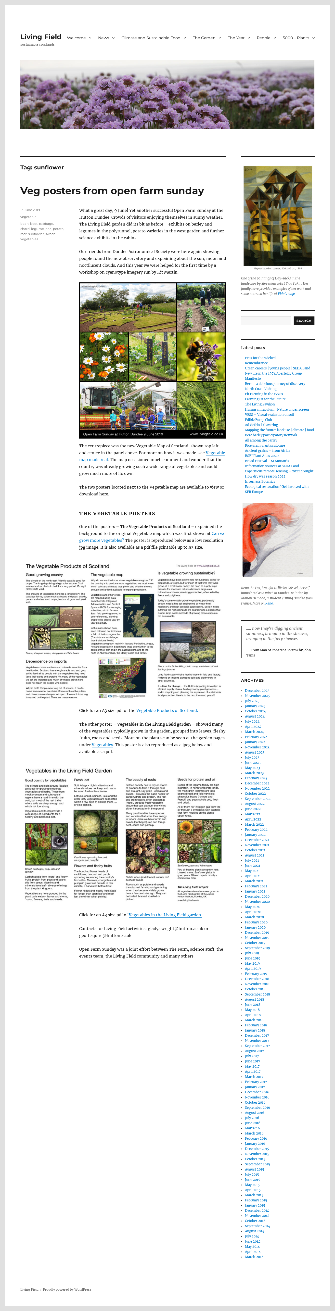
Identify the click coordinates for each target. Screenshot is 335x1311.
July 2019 (252, 953)
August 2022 (255, 804)
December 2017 (257, 1036)
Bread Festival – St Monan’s (267, 461)
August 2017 (254, 1051)
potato (58, 229)
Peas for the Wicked (260, 358)
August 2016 (254, 1113)
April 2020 (253, 912)
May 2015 (252, 1185)
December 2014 (257, 1211)
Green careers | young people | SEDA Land (277, 368)
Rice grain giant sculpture (265, 445)
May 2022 (252, 814)
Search (304, 321)
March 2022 (254, 824)
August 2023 (254, 752)
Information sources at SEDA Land (272, 466)
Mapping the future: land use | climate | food (279, 430)
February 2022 (256, 830)
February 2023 (256, 778)
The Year (236, 38)
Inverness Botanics (260, 481)
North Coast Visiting (261, 389)
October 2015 (255, 1159)
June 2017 (252, 1061)
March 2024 (254, 732)
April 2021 (253, 876)
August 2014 (254, 1231)
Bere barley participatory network (271, 435)
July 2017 (252, 1056)
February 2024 (256, 737)
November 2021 (257, 845)
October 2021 (255, 850)
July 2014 (252, 1236)
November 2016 (257, 1097)
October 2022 (255, 794)
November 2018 (257, 984)
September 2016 (257, 1108)
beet (34, 224)
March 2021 (254, 881)
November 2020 (257, 902)
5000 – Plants (296, 38)
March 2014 (254, 1257)
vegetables (29, 239)
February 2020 (256, 922)
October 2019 (255, 943)
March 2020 (254, 917)
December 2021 (257, 840)
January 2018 (255, 1030)
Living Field (41, 37)
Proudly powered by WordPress (67, 1289)
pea (48, 229)
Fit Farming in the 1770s (264, 394)
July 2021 (252, 860)
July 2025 (252, 701)
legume (37, 229)
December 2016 (257, 1092)
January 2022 (255, 835)
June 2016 (252, 1123)
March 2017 (254, 1077)
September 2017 (257, 1046)
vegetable (28, 217)
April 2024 (253, 727)
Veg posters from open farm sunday (112, 191)
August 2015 (254, 1169)
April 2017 (253, 1072)
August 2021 (254, 855)
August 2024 (255, 716)
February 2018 (256, 1025)
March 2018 (254, 1020)
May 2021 (252, 871)
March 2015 (254, 1195)
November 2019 (257, 938)
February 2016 (256, 1138)
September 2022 (258, 799)
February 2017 (256, 1082)
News (103, 38)
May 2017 (252, 1066)
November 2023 (257, 747)
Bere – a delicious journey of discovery (275, 384)
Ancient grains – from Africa (267, 451)
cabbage (46, 224)
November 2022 (257, 788)
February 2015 (256, 1200)
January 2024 (255, 742)
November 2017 (257, 1041)
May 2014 (252, 1247)
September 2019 (257, 948)
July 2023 (252, 758)
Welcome (76, 38)
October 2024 (255, 711)
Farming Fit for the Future (265, 399)
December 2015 (257, 1149)
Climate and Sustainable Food (150, 38)
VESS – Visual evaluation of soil (269, 415)
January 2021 (255, 891)
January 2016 (255, 1144)
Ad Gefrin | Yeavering (261, 425)
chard (25, 229)
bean (24, 224)
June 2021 (252, 866)
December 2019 (257, 933)
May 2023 (252, 768)
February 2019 (256, 974)
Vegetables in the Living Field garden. (165, 914)
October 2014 (255, 1221)
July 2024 (252, 721)
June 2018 (252, 1005)
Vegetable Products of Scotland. (167, 710)
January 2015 (255, 1205)
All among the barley (261, 440)
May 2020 (252, 907)
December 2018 (257, 979)
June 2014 (252, 1241)
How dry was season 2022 (265, 476)
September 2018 (257, 994)
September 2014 (257, 1226)
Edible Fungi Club (258, 420)
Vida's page (286, 294)
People (264, 38)
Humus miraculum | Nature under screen (277, 409)
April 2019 (253, 969)
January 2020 (255, 927)
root (23, 234)
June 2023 (252, 763)
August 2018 (254, 999)
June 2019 (252, 958)
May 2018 (252, 1010)
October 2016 (255, 1102)
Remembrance (256, 363)
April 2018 (253, 1015)
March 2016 (254, 1133)
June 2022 (253, 809)
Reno (269, 603)
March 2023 (254, 773)
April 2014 (253, 1252)
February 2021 (256, 886)
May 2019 (252, 963)
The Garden (204, 38)
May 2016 (252, 1128)
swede (50, 234)
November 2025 (257, 696)
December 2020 (257, 897)
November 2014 (257, 1216)
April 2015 (253, 1190)
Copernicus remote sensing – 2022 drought (279, 471)
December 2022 (257, 783)
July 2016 (252, 1118)
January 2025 (255, 706)
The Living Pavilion (260, 404)
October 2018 (255, 989)
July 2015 (252, 1174)
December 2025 (257, 691)
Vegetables (102, 744)
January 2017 (255, 1087)
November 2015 (257, 1154)
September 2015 (257, 1164)
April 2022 (253, 819)
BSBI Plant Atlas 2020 (262, 456)
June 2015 (252, 1180)
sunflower (36, 234)
